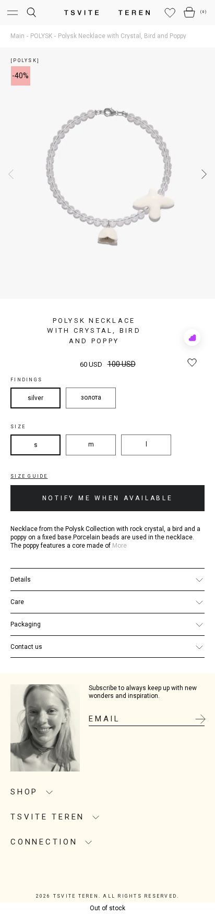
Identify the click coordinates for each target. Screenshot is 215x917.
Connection (44, 842)
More (119, 545)
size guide (29, 476)
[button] (203, 174)
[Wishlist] (169, 13)
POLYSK (41, 36)
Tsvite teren (47, 817)
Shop (24, 792)
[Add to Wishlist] (192, 363)
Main (17, 36)
